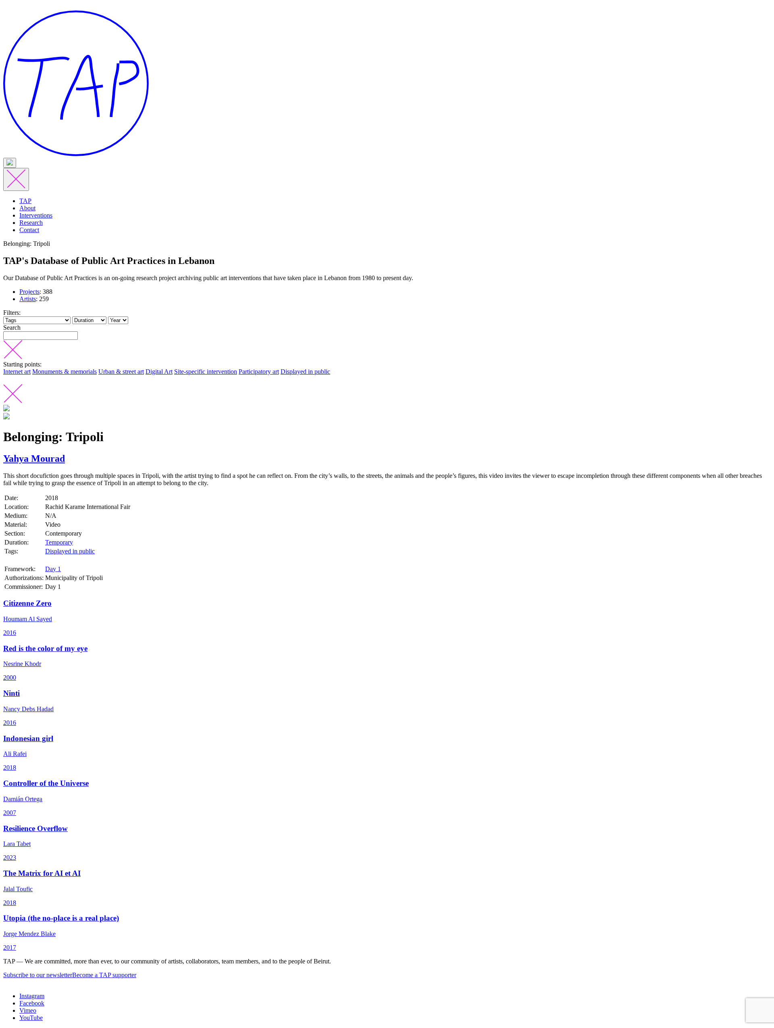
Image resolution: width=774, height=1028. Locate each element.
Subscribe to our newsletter (37, 974)
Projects (29, 291)
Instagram (31, 995)
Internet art (17, 371)
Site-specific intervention (205, 371)
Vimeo (27, 1010)
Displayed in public (305, 371)
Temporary (59, 542)
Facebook (31, 1003)
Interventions (35, 215)
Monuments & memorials (64, 371)
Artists (27, 298)
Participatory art (259, 371)
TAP (25, 200)
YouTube (31, 1017)
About (27, 208)
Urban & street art (121, 371)
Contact (29, 229)
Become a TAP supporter (104, 974)
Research (31, 222)
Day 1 (53, 568)
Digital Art (159, 371)
